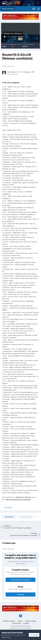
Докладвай (8, 507)
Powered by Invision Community (20, 628)
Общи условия (30, 621)
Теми (20, 621)
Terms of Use (6, 637)
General (21, 36)
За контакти (16, 623)
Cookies (26, 623)
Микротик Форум (13, 33)
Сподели (9, 517)
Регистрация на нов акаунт (20, 580)
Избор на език (9, 621)
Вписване (20, 594)
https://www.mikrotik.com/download (18, 499)
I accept (34, 635)
